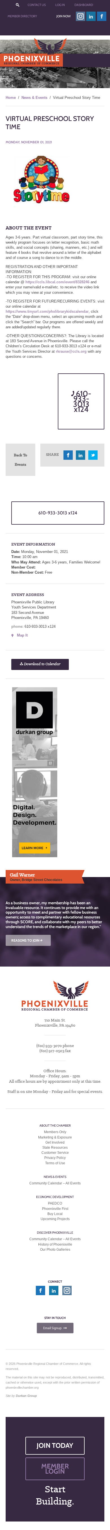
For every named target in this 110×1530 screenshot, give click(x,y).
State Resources (55, 1148)
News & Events (34, 97)
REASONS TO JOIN (27, 940)
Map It (22, 635)
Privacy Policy (55, 1158)
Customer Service (55, 1153)
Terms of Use (55, 1163)
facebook (102, 16)
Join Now (63, 16)
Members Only (55, 1132)
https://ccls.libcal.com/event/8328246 (56, 282)
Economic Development (55, 1197)
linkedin (91, 16)
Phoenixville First (55, 1209)
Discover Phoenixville (55, 1233)
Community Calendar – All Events (55, 1183)
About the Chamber (55, 1125)
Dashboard (83, 5)
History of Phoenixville (55, 1244)
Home (11, 97)
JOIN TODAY (55, 1445)
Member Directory (22, 16)
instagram (80, 16)
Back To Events (20, 459)
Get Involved (55, 1142)
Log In (60, 5)
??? (17, 5)
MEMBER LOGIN (55, 1468)
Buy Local (55, 1214)
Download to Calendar (41, 664)
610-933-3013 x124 (82, 401)
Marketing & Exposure (55, 1137)
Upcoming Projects (55, 1219)
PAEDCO (55, 1203)
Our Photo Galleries (55, 1250)
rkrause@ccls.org (71, 351)
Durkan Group (26, 1395)
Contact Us (37, 5)
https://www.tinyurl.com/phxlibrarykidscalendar (47, 311)
